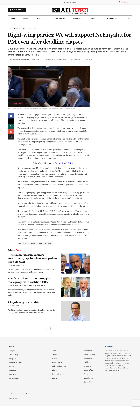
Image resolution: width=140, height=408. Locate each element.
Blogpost (12, 359)
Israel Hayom (26, 394)
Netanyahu (48, 243)
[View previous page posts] (46, 328)
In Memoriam (112, 18)
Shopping (87, 366)
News (25, 18)
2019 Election (31, 28)
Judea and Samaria (59, 366)
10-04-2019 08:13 (60, 59)
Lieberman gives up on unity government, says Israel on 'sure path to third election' (32, 258)
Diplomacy (88, 350)
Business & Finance (16, 363)
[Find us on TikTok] (128, 2)
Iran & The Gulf (89, 354)
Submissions (88, 378)
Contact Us (88, 382)
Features (55, 350)
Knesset (32, 243)
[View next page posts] (50, 328)
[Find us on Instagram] (125, 2)
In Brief (54, 358)
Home (12, 18)
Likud (40, 243)
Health (54, 354)
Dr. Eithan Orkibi (14, 305)
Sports (54, 378)
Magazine (93, 18)
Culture (12, 367)
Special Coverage (19, 28)
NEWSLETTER (18, 10)
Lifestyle (55, 370)
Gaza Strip (88, 358)
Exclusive (12, 371)
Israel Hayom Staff (15, 265)
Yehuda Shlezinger (16, 59)
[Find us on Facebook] (119, 2)
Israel (25, 243)
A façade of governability (23, 302)
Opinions (40, 18)
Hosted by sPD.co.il (14, 398)
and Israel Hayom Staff (31, 59)
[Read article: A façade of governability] (75, 311)
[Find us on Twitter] (122, 2)
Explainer (12, 374)
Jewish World (57, 362)
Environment (13, 379)
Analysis (12, 351)
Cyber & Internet (58, 374)
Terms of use (89, 370)
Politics (86, 362)
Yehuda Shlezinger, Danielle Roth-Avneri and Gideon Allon (27, 285)
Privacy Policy (89, 374)
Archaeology (13, 355)
